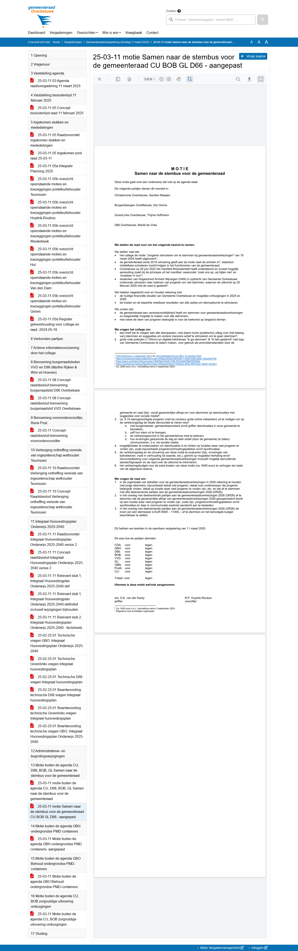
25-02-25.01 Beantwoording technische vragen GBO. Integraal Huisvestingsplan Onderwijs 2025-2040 (57, 734)
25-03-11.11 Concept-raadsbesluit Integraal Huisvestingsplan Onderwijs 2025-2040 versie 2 (57, 560)
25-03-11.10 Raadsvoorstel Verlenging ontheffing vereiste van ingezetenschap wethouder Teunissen (56, 476)
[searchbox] (210, 19)
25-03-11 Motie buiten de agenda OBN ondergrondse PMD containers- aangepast (56, 844)
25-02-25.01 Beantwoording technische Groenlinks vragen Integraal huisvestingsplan (55, 713)
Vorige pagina (255, 56)
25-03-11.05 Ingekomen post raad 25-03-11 (56, 155)
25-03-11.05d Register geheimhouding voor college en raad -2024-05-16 (54, 324)
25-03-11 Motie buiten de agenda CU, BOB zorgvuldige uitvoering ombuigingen (53, 919)
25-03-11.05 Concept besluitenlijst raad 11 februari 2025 (57, 110)
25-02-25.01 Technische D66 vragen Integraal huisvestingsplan (56, 679)
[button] (262, 19)
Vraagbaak (133, 33)
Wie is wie (110, 33)
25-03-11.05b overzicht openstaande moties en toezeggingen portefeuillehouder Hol (55, 257)
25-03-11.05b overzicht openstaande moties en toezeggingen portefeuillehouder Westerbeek (55, 233)
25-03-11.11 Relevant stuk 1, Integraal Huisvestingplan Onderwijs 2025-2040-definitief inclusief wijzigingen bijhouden (56, 601)
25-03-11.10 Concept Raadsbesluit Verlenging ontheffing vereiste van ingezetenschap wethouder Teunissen (51, 501)
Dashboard (36, 33)
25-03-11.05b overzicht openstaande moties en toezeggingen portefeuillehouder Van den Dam (55, 280)
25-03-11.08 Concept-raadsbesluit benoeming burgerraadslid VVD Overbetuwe (55, 403)
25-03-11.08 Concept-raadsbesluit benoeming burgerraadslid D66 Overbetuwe (55, 385)
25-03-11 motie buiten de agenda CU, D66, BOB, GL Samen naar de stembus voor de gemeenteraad (57, 791)
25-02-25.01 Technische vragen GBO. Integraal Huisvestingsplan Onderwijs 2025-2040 (57, 643)
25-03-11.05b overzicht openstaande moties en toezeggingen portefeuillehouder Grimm (55, 303)
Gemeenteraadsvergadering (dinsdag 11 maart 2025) (117, 42)
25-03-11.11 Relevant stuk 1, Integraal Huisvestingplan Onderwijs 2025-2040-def (56, 581)
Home (56, 42)
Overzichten (86, 33)
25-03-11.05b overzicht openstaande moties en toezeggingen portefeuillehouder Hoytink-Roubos (55, 210)
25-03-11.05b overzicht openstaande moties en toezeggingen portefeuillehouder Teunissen (55, 186)
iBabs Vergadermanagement (220, 947)
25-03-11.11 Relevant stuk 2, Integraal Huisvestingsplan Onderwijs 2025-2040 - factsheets (56, 622)
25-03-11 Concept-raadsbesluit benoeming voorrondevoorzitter (49, 436)
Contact (152, 33)
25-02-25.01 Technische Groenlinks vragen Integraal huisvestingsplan (52, 664)
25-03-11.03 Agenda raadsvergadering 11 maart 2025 (55, 83)
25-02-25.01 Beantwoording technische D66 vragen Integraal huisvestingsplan (55, 695)
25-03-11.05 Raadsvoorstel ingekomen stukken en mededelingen (55, 140)
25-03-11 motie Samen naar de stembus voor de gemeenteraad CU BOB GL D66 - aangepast (57, 812)
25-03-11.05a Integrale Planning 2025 (51, 168)
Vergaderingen (61, 33)
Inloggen (257, 947)
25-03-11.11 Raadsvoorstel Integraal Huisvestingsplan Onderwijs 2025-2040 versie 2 (54, 539)
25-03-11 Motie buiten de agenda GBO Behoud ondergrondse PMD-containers (54, 882)
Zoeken (171, 11)
